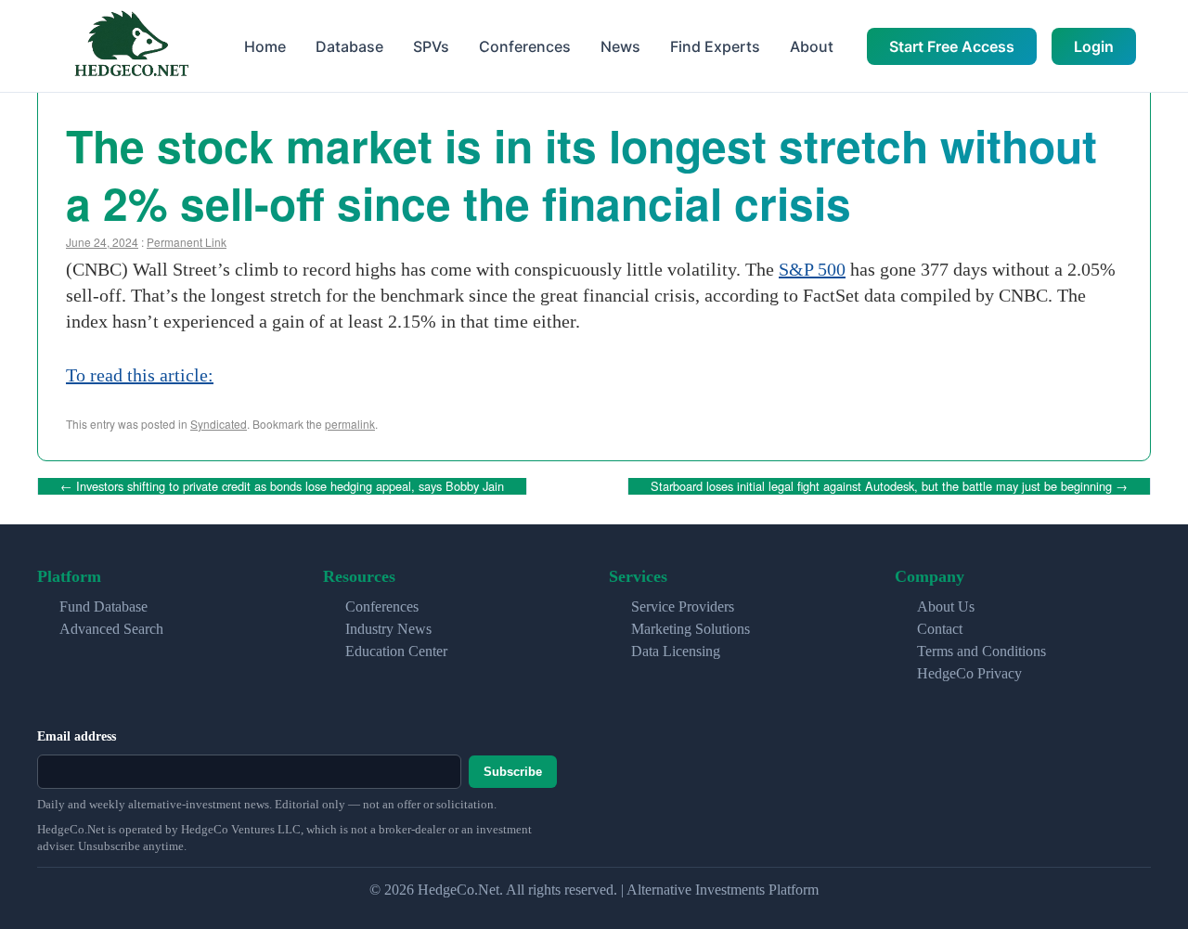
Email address (76, 736)
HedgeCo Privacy (969, 673)
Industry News (388, 629)
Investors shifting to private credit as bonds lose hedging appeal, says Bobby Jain (282, 486)
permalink (350, 424)
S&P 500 (812, 269)
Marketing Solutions (690, 629)
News (620, 46)
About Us (946, 606)
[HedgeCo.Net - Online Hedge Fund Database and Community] (131, 45)
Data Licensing (675, 651)
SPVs (431, 46)
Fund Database (103, 606)
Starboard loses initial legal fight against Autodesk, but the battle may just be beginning (889, 486)
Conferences (525, 46)
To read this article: (139, 375)
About (811, 46)
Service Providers (682, 606)
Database (349, 46)
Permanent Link (186, 242)
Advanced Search (111, 629)
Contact (939, 629)
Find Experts (715, 46)
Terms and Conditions (981, 651)
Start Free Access (951, 46)
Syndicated (218, 424)
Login (1094, 46)
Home (265, 46)
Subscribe (513, 772)
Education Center (396, 651)
